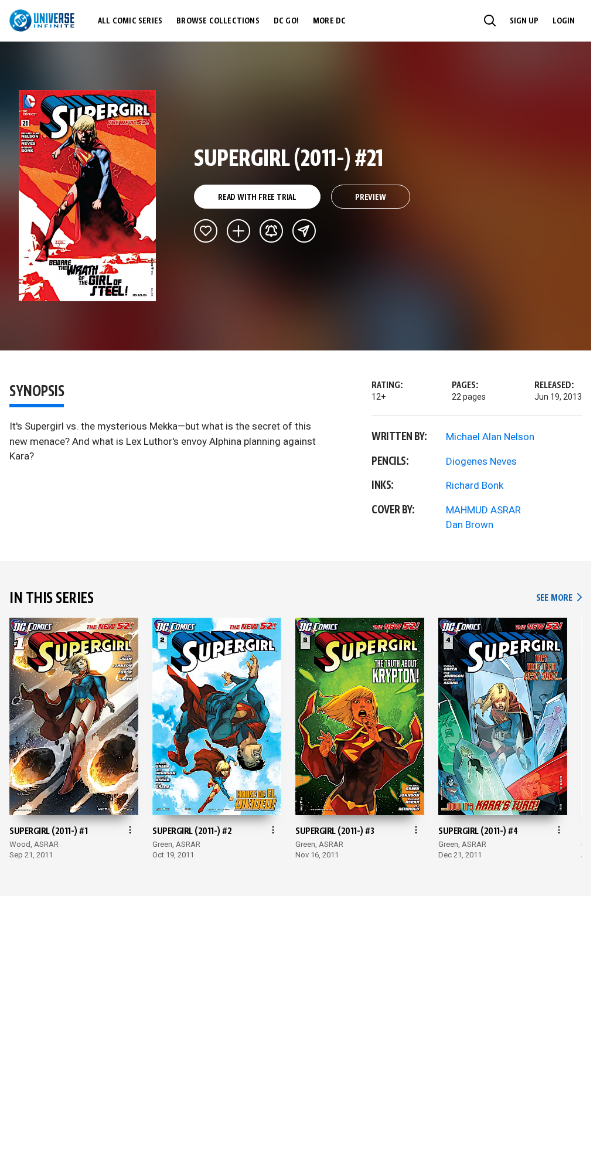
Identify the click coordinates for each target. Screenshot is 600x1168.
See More (559, 598)
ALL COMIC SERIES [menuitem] (130, 21)
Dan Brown (469, 524)
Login (564, 21)
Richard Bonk (474, 485)
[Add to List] (238, 231)
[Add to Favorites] (205, 231)
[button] (490, 20)
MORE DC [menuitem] (329, 21)
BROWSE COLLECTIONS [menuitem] (218, 21)
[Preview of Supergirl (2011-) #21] (87, 195)
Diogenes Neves (481, 461)
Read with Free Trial (257, 197)
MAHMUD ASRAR (483, 510)
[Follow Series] (271, 231)
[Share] (304, 231)
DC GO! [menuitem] (286, 21)
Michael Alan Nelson (490, 436)
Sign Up (524, 21)
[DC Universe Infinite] (41, 20)
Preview (370, 197)
